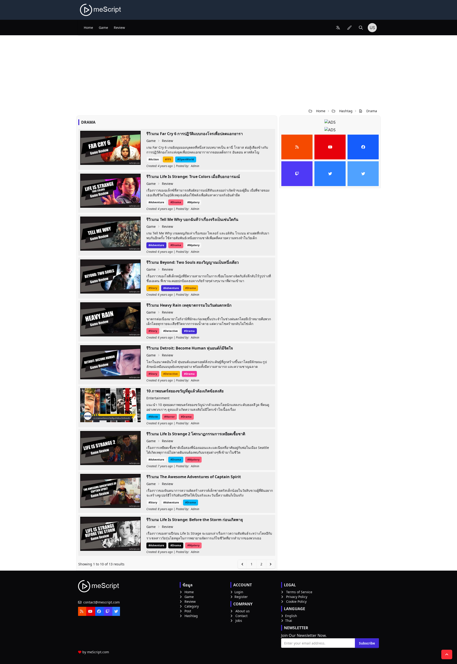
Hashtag (346, 111)
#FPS (168, 159)
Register (241, 596)
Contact (241, 615)
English (291, 615)
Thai (288, 620)
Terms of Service (299, 592)
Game (103, 27)
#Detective (170, 331)
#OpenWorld (185, 159)
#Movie (153, 416)
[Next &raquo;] (270, 564)
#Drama (175, 202)
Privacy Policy (296, 596)
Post (187, 611)
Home (88, 27)
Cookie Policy (296, 601)
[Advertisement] (228, 71)
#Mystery (193, 202)
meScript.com (98, 652)
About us (242, 611)
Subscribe (367, 643)
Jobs (238, 620)
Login (238, 592)
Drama (371, 111)
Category (191, 606)
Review (119, 27)
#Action (154, 159)
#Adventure (156, 202)
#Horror (169, 416)
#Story (153, 288)
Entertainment (157, 398)
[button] (338, 27)
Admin (195, 166)
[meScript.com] (101, 10)
